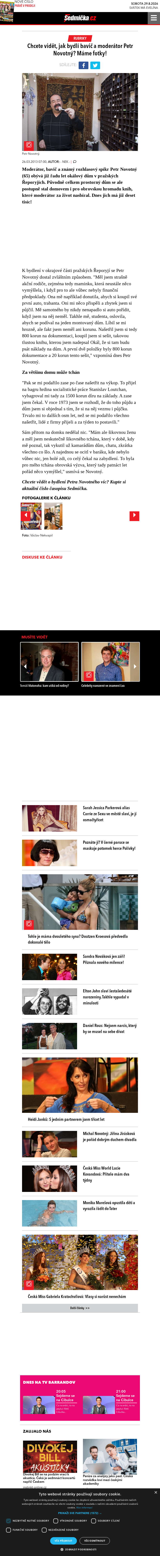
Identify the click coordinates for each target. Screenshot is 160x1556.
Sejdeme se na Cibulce (65, 1396)
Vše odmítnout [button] (94, 1540)
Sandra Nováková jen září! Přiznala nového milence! (104, 960)
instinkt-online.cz (34, 1487)
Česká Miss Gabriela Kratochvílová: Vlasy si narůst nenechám (77, 1297)
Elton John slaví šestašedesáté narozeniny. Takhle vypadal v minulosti (107, 997)
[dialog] (80, 1522)
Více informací (84, 1507)
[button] (80, 1513)
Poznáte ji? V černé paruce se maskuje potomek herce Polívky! (109, 845)
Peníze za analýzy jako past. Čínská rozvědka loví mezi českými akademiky (108, 1480)
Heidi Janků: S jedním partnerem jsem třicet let (66, 1120)
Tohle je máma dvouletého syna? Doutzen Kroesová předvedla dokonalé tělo (78, 939)
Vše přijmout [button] (63, 1540)
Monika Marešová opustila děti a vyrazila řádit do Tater (109, 1206)
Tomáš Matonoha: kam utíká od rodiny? (44, 686)
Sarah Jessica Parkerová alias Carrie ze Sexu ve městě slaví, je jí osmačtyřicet (110, 814)
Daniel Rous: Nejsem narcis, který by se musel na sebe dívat (110, 1029)
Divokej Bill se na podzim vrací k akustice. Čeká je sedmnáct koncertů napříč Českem (49, 1478)
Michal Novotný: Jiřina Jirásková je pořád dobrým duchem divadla (110, 1137)
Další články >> (80, 1308)
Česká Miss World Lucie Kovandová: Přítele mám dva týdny (106, 1174)
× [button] (155, 1492)
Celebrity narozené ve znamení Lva (102, 686)
